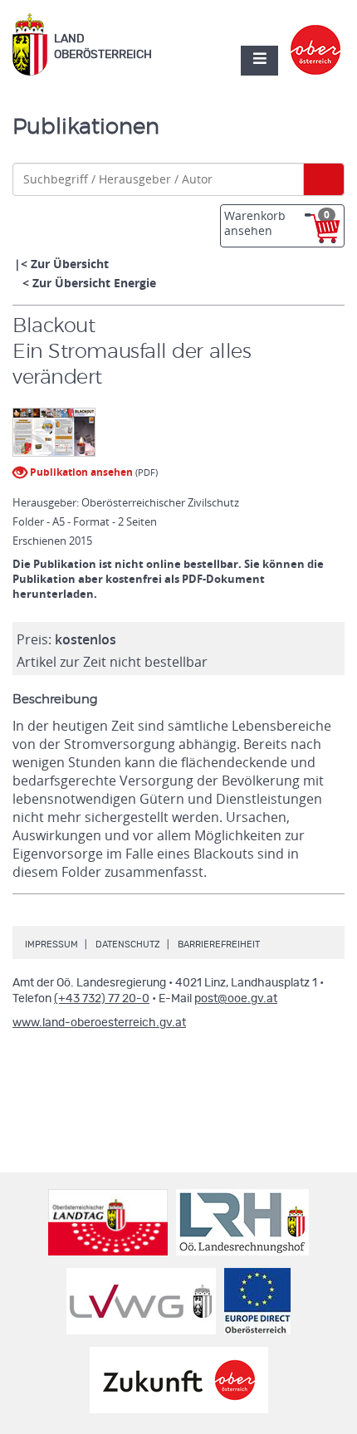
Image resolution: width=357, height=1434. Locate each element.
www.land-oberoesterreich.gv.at (99, 1023)
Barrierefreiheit (219, 944)
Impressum (51, 944)
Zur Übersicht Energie (94, 283)
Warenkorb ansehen (277, 223)
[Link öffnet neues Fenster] (316, 35)
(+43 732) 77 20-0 (101, 999)
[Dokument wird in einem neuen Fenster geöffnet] (53, 433)
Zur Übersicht (70, 264)
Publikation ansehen (80, 472)
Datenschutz (127, 944)
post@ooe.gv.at (235, 999)
